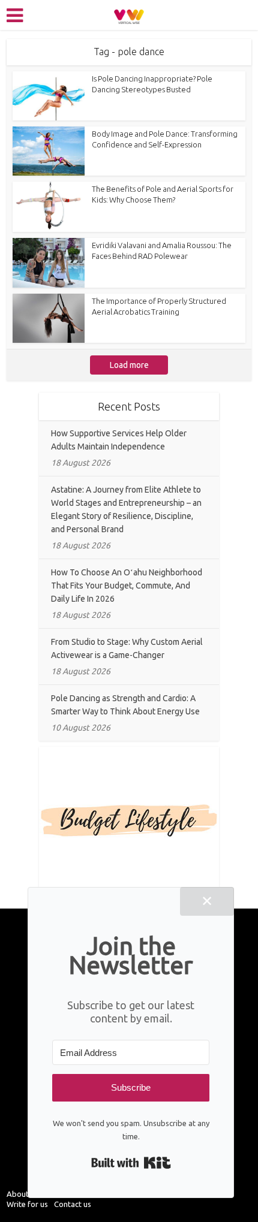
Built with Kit (131, 1162)
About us (22, 1194)
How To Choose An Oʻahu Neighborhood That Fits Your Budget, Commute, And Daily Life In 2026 (126, 586)
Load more (129, 365)
